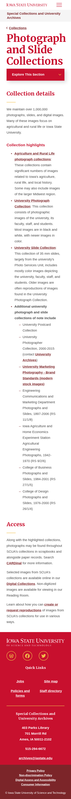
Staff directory (51, 691)
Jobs (20, 681)
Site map (51, 681)
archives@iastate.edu (35, 758)
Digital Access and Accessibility (35, 779)
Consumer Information (35, 784)
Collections (18, 28)
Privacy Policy (36, 770)
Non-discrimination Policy (35, 775)
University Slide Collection (35, 248)
